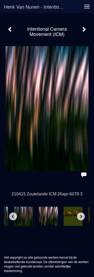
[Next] (81, 216)
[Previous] (13, 216)
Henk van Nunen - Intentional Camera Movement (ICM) (36, 6)
